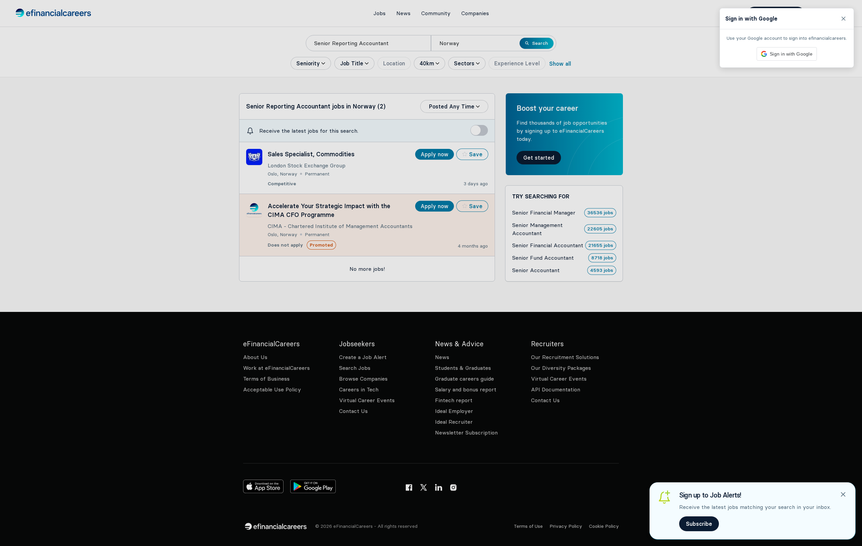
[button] (431, 273)
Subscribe (699, 523)
